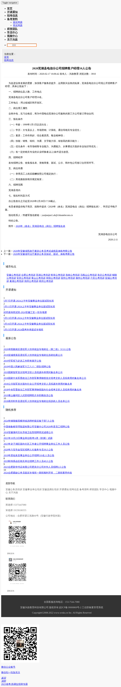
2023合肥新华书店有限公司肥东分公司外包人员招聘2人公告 (35, 467)
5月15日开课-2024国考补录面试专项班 (23, 329)
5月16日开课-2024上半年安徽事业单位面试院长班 (29, 324)
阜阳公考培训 (53, 278)
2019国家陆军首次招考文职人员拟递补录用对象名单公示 (33, 372)
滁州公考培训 (83, 278)
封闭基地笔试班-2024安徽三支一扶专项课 (25, 312)
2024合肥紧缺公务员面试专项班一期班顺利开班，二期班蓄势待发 (38, 472)
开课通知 (12, 11)
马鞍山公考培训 (88, 275)
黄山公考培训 (38, 278)
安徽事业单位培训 (32, 489)
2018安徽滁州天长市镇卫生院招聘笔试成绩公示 (28, 432)
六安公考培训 (97, 278)
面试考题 (17, 22)
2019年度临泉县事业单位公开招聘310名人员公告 (29, 455)
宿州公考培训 (68, 278)
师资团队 (12, 28)
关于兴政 (12, 39)
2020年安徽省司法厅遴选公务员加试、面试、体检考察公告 (44, 254)
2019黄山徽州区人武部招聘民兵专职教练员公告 (28, 395)
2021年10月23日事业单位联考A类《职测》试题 (28, 438)
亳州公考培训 (46, 281)
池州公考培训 (31, 281)
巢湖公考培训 (16, 281)
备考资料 (12, 19)
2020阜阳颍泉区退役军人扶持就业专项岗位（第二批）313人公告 (37, 349)
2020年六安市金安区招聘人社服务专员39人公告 (28, 449)
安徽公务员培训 (14, 489)
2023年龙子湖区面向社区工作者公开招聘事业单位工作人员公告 (37, 444)
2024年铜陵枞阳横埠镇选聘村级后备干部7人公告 (29, 421)
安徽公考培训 (13, 275)
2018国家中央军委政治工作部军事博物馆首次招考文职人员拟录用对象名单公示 (45, 378)
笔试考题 (17, 25)
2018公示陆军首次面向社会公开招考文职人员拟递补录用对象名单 (38, 384)
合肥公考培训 (28, 275)
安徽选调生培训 (50, 489)
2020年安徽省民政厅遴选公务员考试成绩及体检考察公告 (42, 251)
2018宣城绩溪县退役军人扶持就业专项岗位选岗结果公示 (33, 355)
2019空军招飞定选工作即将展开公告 (22, 361)
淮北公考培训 (104, 275)
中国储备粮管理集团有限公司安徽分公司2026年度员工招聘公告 (37, 426)
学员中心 (12, 32)
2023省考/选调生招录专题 (14, 684)
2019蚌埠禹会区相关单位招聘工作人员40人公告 (28, 461)
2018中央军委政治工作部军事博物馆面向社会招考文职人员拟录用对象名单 (42, 389)
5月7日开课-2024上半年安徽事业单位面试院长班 (29, 301)
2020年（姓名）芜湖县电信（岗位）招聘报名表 (40, 226)
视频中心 (12, 35)
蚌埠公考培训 (58, 275)
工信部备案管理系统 (92, 607)
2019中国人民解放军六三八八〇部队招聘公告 (27, 366)
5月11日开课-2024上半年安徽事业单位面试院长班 (29, 306)
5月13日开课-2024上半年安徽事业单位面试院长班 (29, 318)
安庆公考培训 (24, 278)
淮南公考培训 (73, 275)
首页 (9, 8)
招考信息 (12, 15)
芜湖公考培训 (43, 275)
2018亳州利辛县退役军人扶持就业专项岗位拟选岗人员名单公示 (37, 401)
